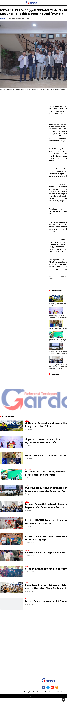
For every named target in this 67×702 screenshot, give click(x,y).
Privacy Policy (56, 692)
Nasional (28, 437)
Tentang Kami (28, 692)
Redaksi (35, 692)
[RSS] (56, 687)
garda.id (32, 696)
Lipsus (27, 420)
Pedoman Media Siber (45, 692)
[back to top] (63, 700)
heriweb (39, 696)
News (27, 518)
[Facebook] (43, 687)
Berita (27, 534)
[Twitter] (48, 687)
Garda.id (3, 18)
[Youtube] (52, 687)
